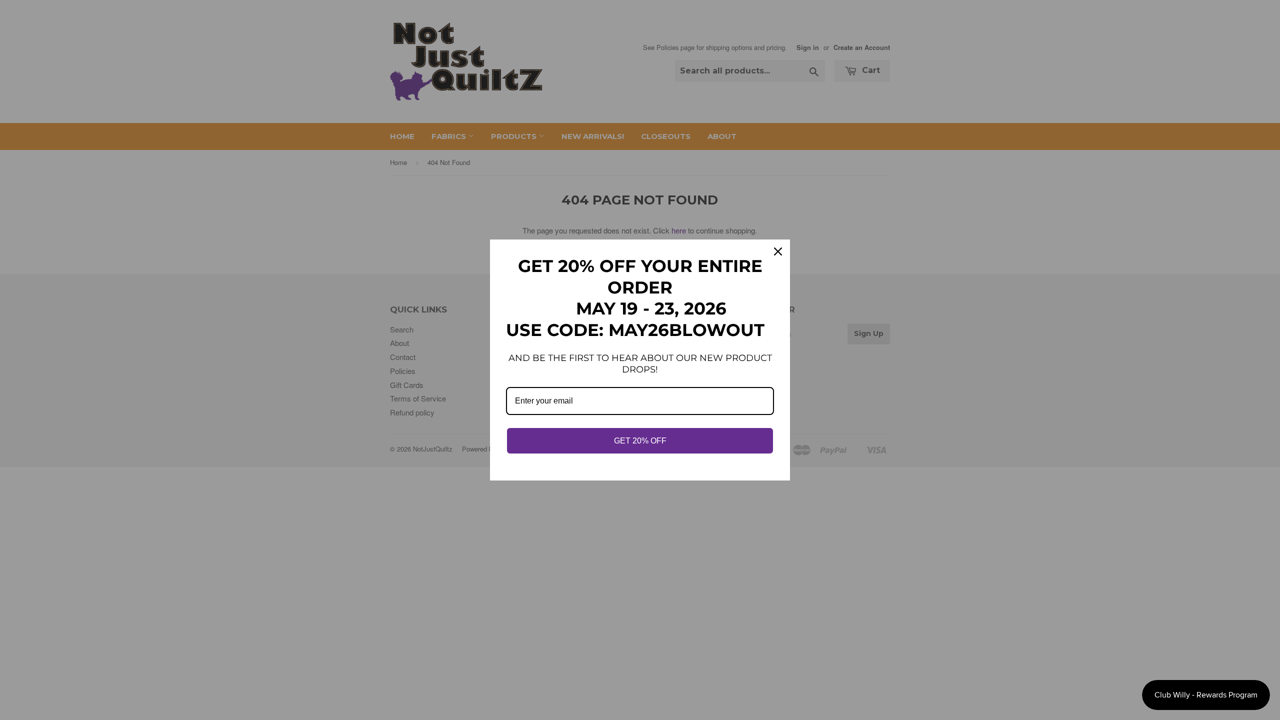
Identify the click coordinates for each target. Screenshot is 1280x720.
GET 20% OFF (640, 440)
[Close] (778, 252)
